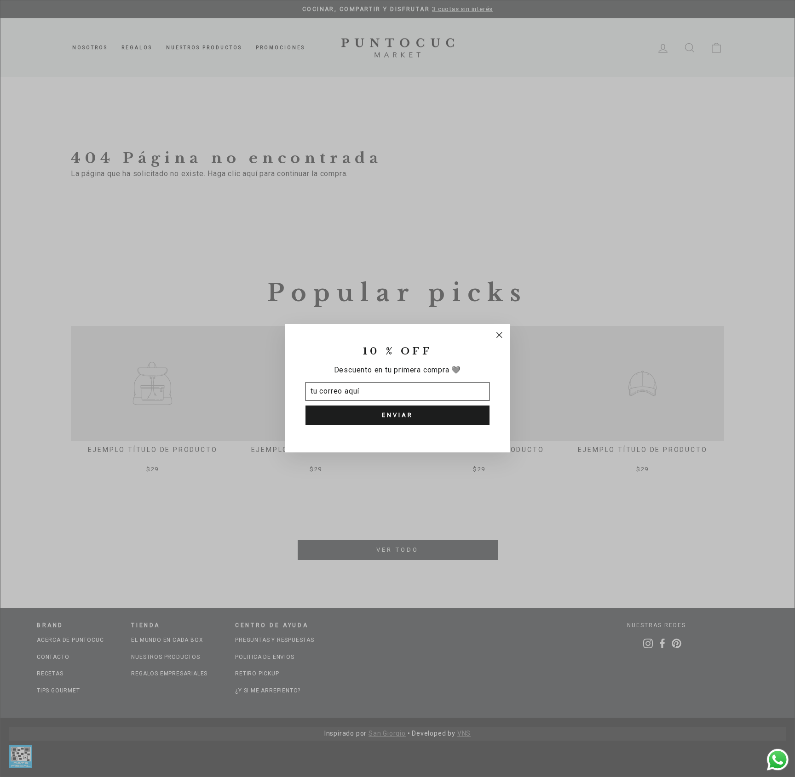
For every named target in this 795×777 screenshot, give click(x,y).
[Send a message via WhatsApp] (777, 759)
